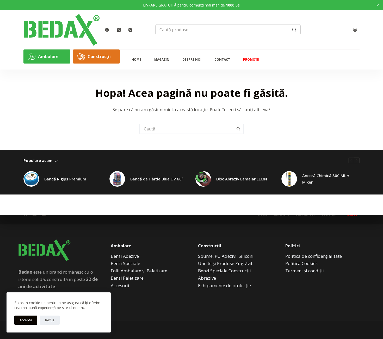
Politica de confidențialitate (313, 256)
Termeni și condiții (304, 271)
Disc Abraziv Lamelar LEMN (241, 178)
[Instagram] (130, 30)
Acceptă (26, 320)
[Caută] (294, 29)
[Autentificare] (355, 30)
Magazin (161, 59)
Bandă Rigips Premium (65, 178)
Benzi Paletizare (127, 278)
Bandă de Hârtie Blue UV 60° (156, 178)
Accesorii (120, 285)
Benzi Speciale (125, 263)
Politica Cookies (301, 263)
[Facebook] (107, 30)
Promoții (251, 59)
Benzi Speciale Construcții (224, 271)
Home (136, 59)
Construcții (99, 56)
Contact (222, 59)
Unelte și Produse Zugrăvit (225, 263)
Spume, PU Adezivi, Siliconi (226, 256)
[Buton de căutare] (238, 129)
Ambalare (48, 56)
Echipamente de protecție (224, 285)
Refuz (49, 320)
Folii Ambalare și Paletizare (139, 271)
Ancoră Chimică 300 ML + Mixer (325, 179)
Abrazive (207, 278)
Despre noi (191, 59)
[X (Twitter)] (119, 30)
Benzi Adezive (125, 256)
